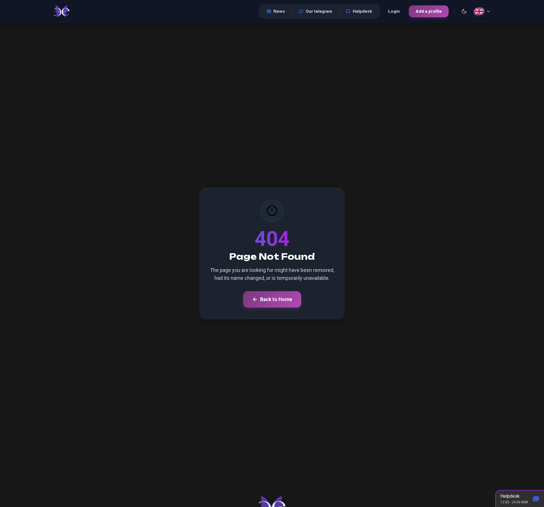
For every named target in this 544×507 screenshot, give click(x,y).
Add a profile (429, 11)
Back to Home (276, 299)
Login (394, 11)
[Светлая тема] (464, 11)
